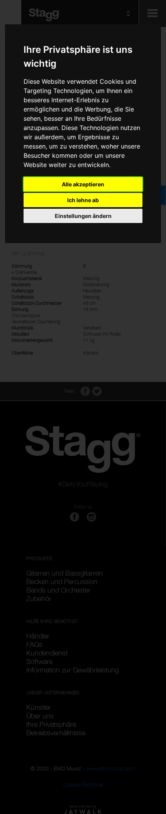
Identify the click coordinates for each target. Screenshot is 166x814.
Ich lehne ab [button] (83, 200)
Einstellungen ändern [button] (83, 216)
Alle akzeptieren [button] (83, 184)
